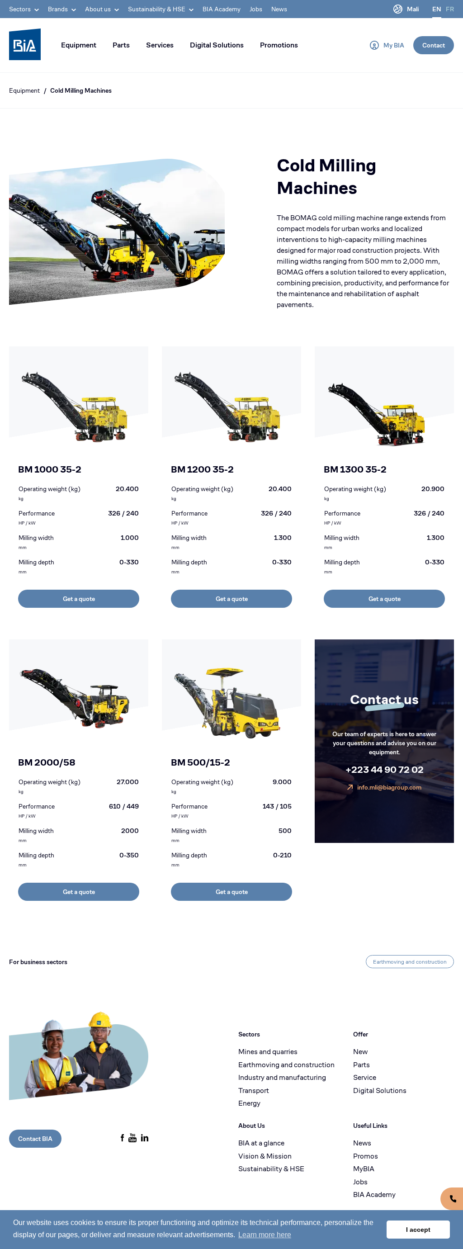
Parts (121, 45)
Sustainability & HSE (271, 1169)
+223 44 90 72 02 (384, 770)
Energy (249, 1103)
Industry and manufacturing (282, 1078)
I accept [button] (418, 1229)
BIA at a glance (261, 1143)
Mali (413, 9)
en (436, 9)
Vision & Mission (265, 1156)
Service (364, 1078)
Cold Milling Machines (81, 90)
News (279, 9)
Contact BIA (35, 1139)
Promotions (279, 45)
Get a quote (79, 599)
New (360, 1052)
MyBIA (363, 1169)
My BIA (393, 45)
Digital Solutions (217, 45)
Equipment (78, 45)
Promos (365, 1156)
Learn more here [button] (264, 1235)
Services (160, 45)
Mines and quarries (268, 1052)
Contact (433, 45)
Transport (253, 1091)
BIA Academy (222, 9)
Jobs (256, 9)
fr (450, 9)
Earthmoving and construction (410, 961)
